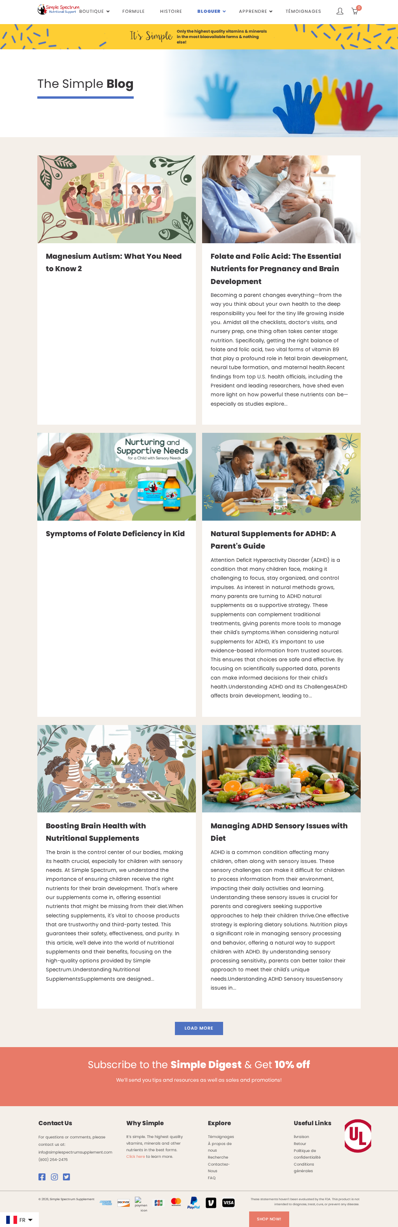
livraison (301, 1136)
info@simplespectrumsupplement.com (75, 1152)
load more (199, 1028)
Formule (133, 11)
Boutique (91, 11)
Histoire (171, 11)
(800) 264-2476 (53, 1159)
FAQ (212, 1177)
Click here (135, 1156)
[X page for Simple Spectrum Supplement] (68, 1178)
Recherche (218, 1157)
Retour (300, 1143)
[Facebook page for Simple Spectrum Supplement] (43, 1178)
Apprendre (253, 11)
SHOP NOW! (269, 1219)
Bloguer (209, 11)
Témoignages (303, 11)
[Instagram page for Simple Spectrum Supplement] (56, 1178)
